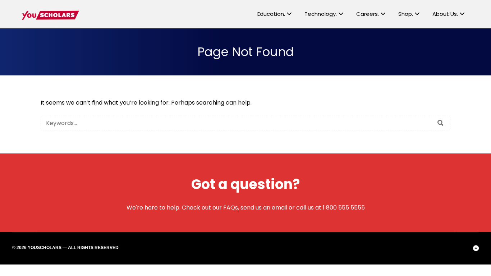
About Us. (445, 14)
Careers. (367, 14)
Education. (271, 14)
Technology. (320, 14)
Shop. (405, 14)
